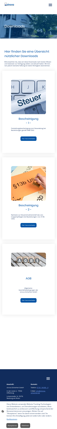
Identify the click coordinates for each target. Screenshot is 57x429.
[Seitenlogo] (9, 4)
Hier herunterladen (28, 139)
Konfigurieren (12, 419)
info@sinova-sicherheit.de (38, 392)
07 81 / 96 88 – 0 (42, 388)
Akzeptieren (12, 425)
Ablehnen (25, 425)
